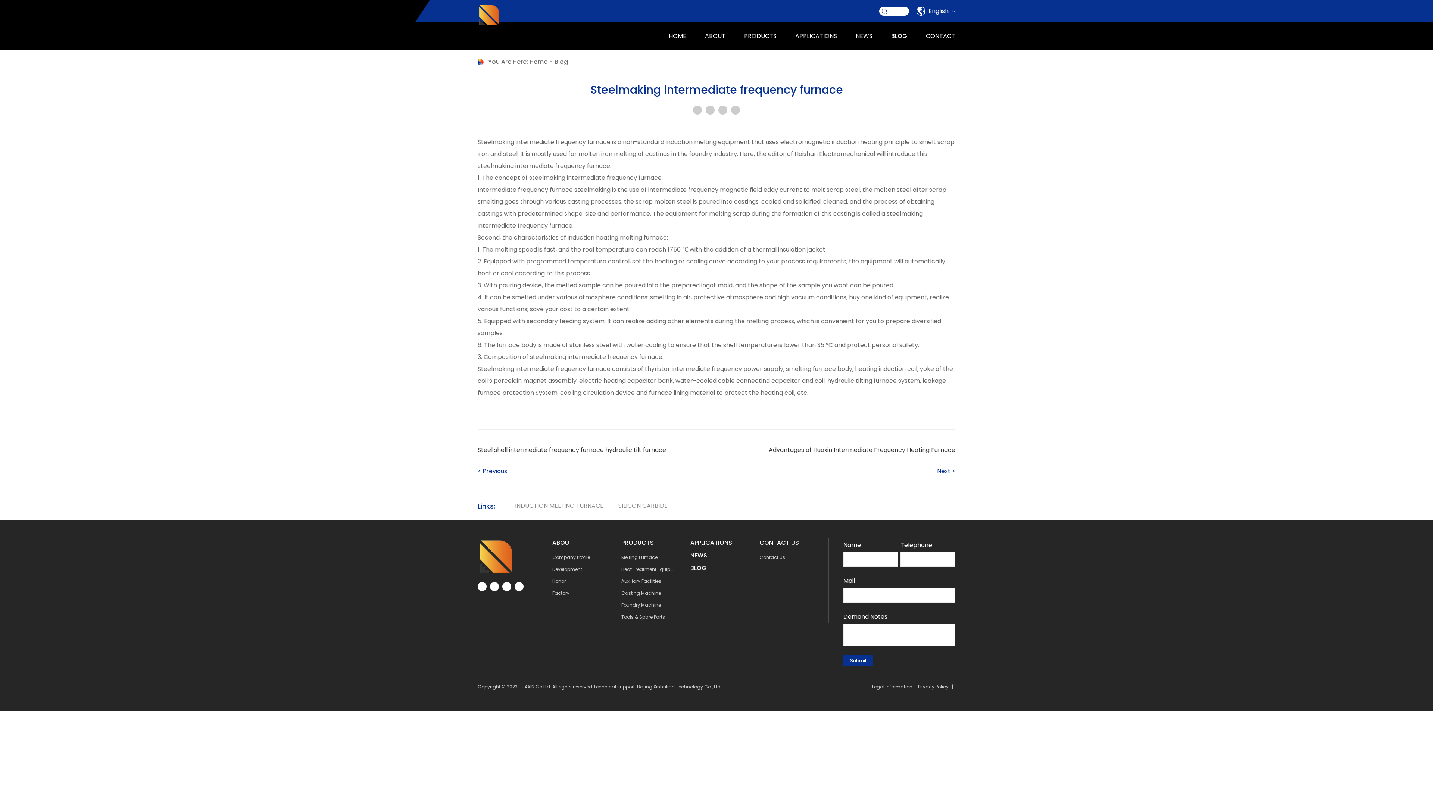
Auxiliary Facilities (641, 581)
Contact (940, 36)
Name (852, 545)
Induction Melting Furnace (559, 506)
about (715, 36)
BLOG (698, 568)
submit (858, 660)
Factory (560, 593)
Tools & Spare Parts (643, 617)
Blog (899, 36)
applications (816, 36)
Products (760, 36)
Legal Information (892, 687)
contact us (779, 542)
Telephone (916, 545)
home (538, 61)
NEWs (698, 555)
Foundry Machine (641, 605)
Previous (492, 471)
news (864, 36)
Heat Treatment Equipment (651, 569)
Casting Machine (641, 593)
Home (677, 36)
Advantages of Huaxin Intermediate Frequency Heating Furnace (862, 450)
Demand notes (865, 616)
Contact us (772, 557)
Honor (559, 581)
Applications (711, 542)
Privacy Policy (933, 687)
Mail (849, 581)
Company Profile (571, 557)
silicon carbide (643, 506)
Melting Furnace (639, 557)
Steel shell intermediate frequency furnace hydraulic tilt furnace (572, 450)
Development (567, 569)
